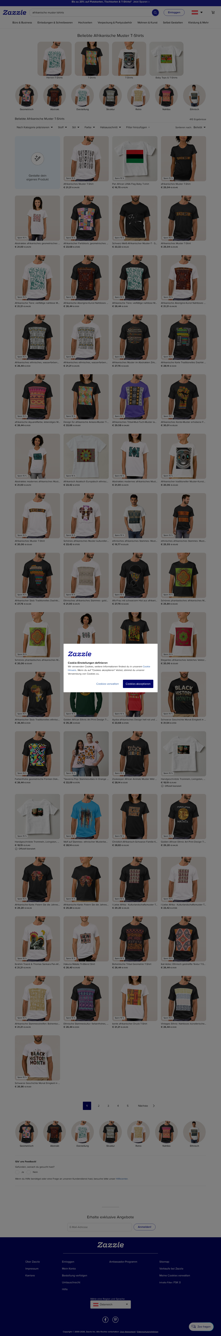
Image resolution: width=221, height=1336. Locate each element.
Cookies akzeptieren (138, 684)
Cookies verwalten (107, 684)
